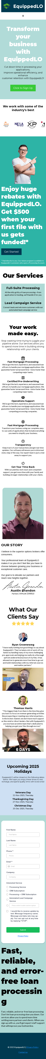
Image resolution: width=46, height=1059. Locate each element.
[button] (23, 16)
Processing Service (17, 887)
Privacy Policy (23, 936)
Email (9, 862)
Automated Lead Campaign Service (21, 899)
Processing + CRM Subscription (22, 894)
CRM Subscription (17, 891)
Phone (9, 851)
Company (10, 872)
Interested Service (14, 883)
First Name (11, 830)
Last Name (11, 840)
